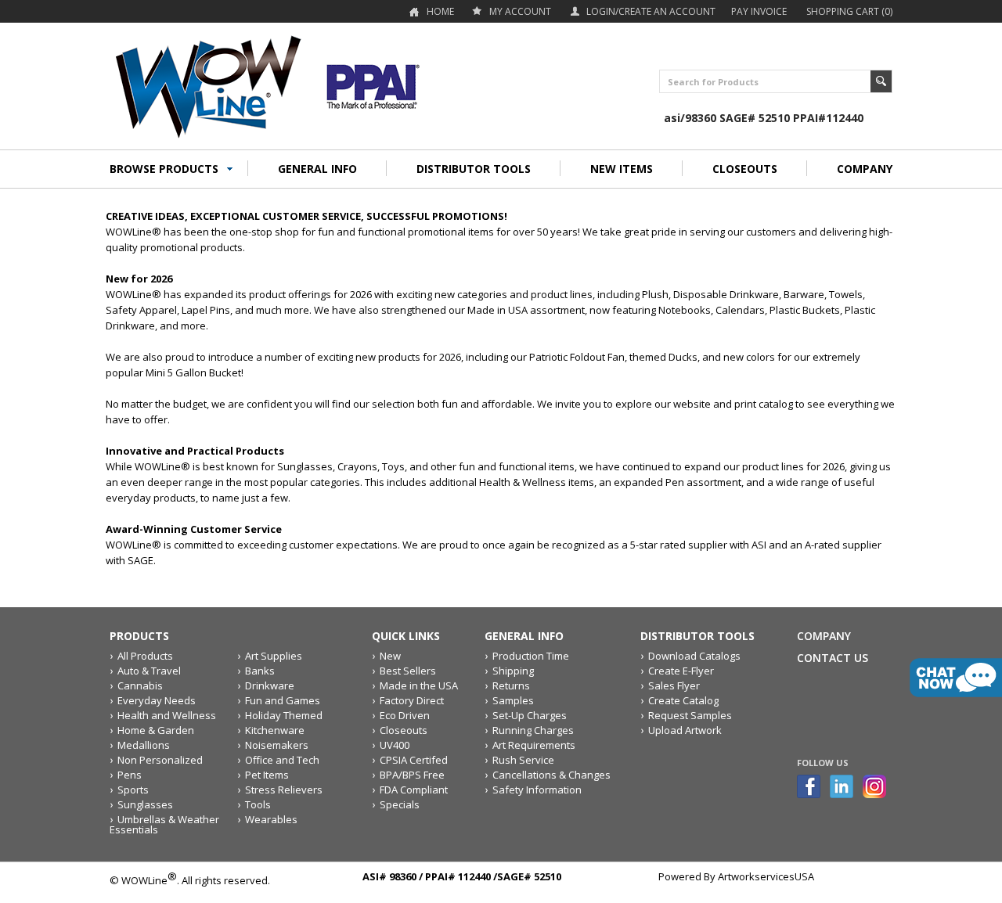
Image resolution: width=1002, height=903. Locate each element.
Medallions (143, 745)
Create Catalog (683, 700)
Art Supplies (273, 656)
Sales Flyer (674, 685)
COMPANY (864, 168)
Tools (258, 804)
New (390, 656)
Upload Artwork (685, 730)
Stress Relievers (284, 789)
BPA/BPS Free (412, 775)
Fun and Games (282, 700)
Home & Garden (155, 730)
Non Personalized (160, 760)
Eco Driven (405, 715)
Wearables (271, 819)
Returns (511, 685)
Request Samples (690, 715)
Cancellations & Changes (551, 775)
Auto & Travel (149, 671)
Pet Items (267, 775)
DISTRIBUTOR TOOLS (473, 168)
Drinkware (269, 685)
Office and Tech (282, 760)
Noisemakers (276, 745)
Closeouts (403, 730)
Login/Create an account (650, 11)
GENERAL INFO (317, 168)
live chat (956, 677)
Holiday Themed (284, 715)
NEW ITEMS (621, 168)
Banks (260, 671)
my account (520, 11)
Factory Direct (412, 700)
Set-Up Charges (529, 715)
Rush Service (523, 760)
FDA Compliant (414, 789)
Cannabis (140, 685)
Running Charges (533, 730)
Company (824, 635)
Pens (129, 775)
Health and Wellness (166, 715)
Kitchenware (275, 730)
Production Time (530, 656)
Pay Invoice (759, 11)
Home (440, 11)
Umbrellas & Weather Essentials (164, 824)
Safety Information (537, 789)
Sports (133, 789)
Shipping (513, 671)
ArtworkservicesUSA (766, 876)
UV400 (394, 745)
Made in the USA (419, 685)
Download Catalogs (694, 656)
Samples (513, 700)
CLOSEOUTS (744, 168)
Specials (400, 804)
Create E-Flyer (681, 671)
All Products (145, 656)
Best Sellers (408, 671)
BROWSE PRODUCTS (164, 168)
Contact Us (832, 657)
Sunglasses (145, 804)
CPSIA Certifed (414, 760)
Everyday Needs (156, 700)
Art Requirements (533, 745)
